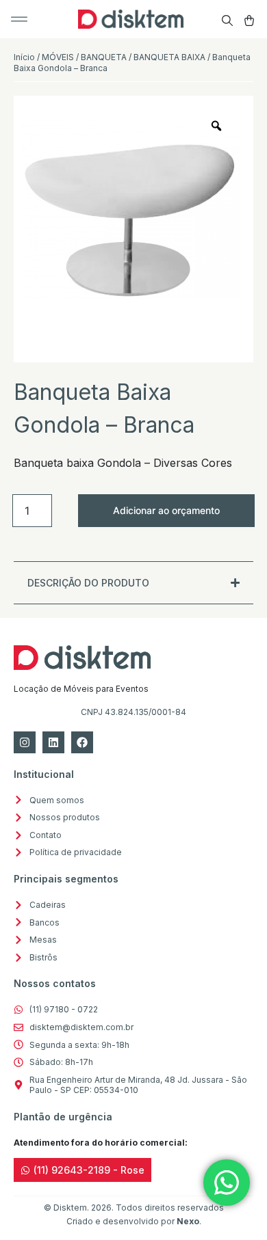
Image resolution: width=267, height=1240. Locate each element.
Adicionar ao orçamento (166, 510)
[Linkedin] (53, 742)
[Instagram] (25, 742)
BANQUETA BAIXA (169, 57)
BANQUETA (104, 57)
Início (24, 57)
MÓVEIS (58, 57)
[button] (19, 19)
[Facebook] (82, 742)
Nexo (188, 1221)
